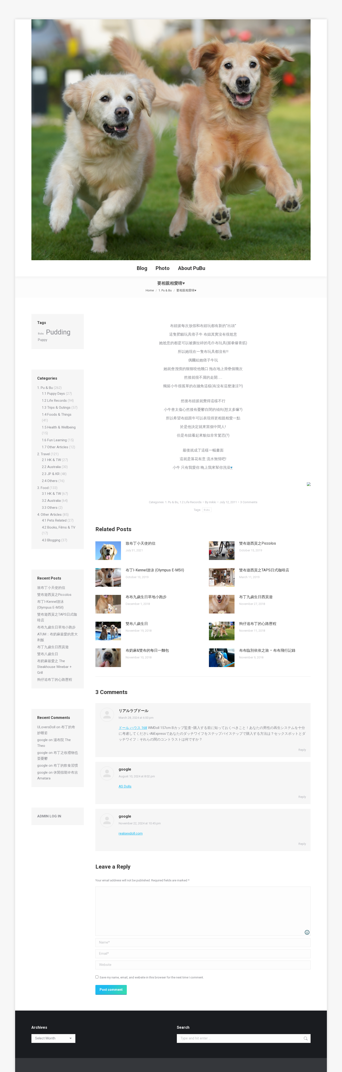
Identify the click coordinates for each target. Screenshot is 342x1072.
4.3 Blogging (51, 540)
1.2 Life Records (190, 502)
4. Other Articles (49, 514)
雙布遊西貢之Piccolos (257, 543)
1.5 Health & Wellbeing (59, 427)
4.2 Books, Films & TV (58, 527)
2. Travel (43, 454)
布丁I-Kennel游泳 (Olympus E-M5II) (155, 570)
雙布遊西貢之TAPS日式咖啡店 (264, 570)
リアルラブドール (133, 710)
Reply (302, 750)
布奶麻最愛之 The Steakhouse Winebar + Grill (54, 667)
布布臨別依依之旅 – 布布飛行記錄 (267, 650)
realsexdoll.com (131, 833)
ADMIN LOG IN (49, 816)
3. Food (43, 488)
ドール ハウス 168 (133, 728)
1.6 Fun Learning (54, 440)
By (210, 502)
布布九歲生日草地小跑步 (146, 597)
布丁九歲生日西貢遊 (256, 597)
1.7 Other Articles (55, 447)
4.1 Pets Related (54, 520)
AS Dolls (125, 786)
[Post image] (108, 550)
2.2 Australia (51, 467)
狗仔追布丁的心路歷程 (257, 623)
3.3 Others (49, 508)
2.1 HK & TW (51, 460)
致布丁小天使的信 (140, 543)
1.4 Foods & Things (56, 414)
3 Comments (248, 502)
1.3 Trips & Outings (56, 407)
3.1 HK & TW (51, 494)
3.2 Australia (51, 501)
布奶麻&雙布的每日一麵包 (147, 650)
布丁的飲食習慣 (66, 765)
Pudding (58, 332)
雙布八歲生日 (137, 623)
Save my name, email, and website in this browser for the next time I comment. (152, 977)
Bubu (207, 510)
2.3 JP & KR (51, 474)
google (125, 769)
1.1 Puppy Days (53, 393)
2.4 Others (49, 481)
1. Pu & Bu (171, 502)
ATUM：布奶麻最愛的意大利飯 (57, 637)
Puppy (42, 340)
